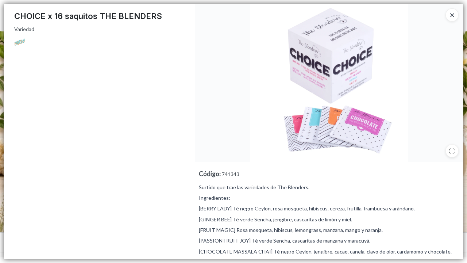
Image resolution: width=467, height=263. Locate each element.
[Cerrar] (452, 15)
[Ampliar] (452, 150)
